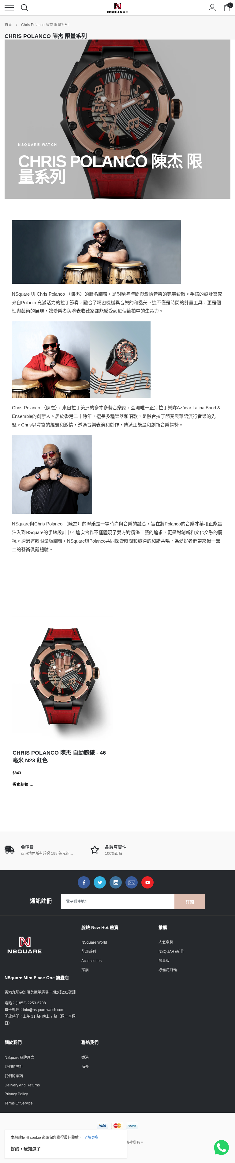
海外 (85, 1067)
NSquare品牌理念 (19, 1057)
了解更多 (91, 1137)
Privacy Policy (16, 1094)
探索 (85, 970)
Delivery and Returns (22, 1085)
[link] (84, 882)
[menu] (9, 7)
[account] (212, 8)
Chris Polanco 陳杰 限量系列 (45, 25)
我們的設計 (14, 1067)
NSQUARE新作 (171, 951)
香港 (85, 1057)
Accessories (91, 961)
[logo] (117, 7)
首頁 (8, 25)
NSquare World (94, 942)
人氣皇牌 (166, 942)
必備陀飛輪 (168, 970)
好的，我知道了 (26, 1148)
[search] (24, 7)
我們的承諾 (14, 1076)
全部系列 (88, 951)
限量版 (164, 961)
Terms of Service (19, 1103)
